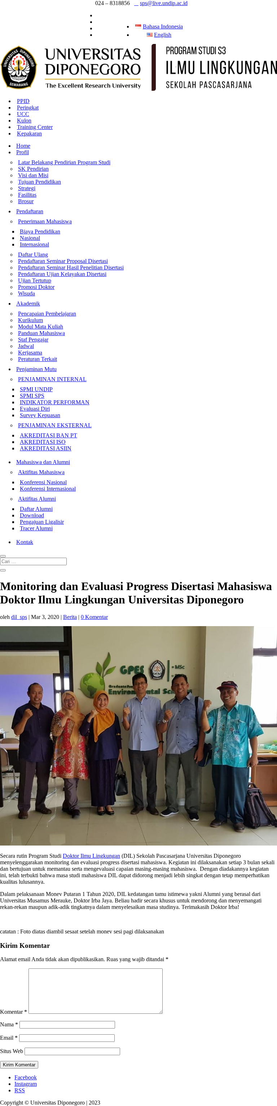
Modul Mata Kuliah (40, 327)
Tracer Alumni (36, 528)
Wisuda (26, 293)
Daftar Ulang (33, 254)
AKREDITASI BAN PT (48, 435)
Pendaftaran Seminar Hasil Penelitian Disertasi (71, 267)
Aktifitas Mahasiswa (41, 472)
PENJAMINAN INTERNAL (52, 379)
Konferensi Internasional (48, 489)
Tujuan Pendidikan (39, 182)
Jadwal (26, 346)
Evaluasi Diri (35, 409)
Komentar (13, 1012)
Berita (70, 617)
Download (32, 515)
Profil (22, 152)
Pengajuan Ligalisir (42, 522)
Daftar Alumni (36, 509)
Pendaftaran (29, 211)
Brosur (26, 201)
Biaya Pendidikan (40, 231)
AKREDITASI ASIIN (45, 448)
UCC (23, 114)
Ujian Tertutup (34, 280)
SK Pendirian (33, 169)
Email (9, 1038)
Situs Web (11, 1051)
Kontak (24, 542)
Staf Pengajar (33, 339)
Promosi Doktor (36, 287)
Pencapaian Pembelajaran (47, 314)
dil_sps (19, 617)
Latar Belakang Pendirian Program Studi (64, 162)
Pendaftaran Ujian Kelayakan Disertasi (62, 274)
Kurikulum (30, 320)
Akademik (28, 303)
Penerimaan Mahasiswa (45, 221)
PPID (23, 101)
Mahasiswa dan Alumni (43, 462)
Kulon (24, 120)
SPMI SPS (32, 396)
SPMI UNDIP (36, 389)
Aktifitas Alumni (37, 499)
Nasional (30, 238)
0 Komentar (94, 617)
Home (23, 146)
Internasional (34, 244)
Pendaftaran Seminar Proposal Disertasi (63, 261)
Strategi (26, 188)
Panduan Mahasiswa (41, 333)
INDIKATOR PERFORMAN (54, 402)
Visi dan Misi (33, 175)
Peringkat (28, 107)
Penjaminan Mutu (36, 369)
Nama (9, 1024)
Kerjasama (30, 352)
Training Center (35, 127)
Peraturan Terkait (37, 359)
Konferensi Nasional (43, 482)
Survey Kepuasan (40, 415)
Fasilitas (27, 195)
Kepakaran (29, 133)
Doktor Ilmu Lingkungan (91, 856)
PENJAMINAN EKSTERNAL (55, 425)
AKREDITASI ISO (43, 442)
